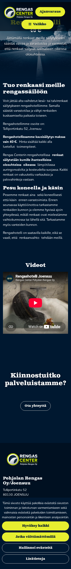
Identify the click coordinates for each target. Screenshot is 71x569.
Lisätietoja (35, 559)
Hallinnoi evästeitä (35, 548)
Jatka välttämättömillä (36, 537)
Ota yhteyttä (35, 406)
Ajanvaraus (50, 12)
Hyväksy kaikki (35, 526)
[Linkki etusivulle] (19, 12)
